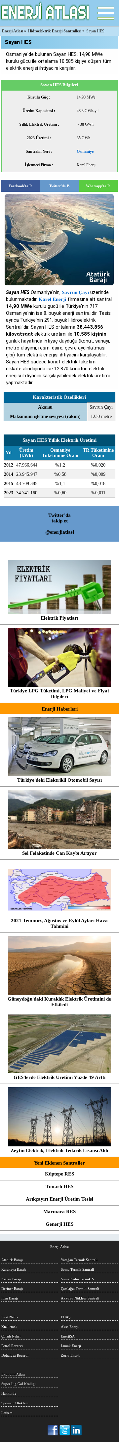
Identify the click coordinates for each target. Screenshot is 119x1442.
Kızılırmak (9, 1327)
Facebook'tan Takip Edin (53, 1430)
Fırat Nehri (9, 1317)
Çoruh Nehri (10, 1336)
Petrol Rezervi (12, 1346)
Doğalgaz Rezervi (14, 1355)
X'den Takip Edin (65, 1430)
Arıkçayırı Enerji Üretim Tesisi (59, 1199)
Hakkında (8, 1393)
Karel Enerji (52, 299)
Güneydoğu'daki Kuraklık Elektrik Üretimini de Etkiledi (59, 1001)
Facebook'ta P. (20, 186)
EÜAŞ (65, 1317)
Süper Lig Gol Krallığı (18, 1384)
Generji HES (59, 1224)
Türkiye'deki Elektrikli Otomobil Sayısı (59, 780)
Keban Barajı (11, 1279)
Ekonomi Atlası (13, 1374)
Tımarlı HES (59, 1186)
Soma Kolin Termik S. (78, 1279)
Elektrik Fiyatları (59, 618)
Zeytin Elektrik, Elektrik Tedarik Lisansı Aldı (59, 1150)
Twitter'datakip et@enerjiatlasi (59, 524)
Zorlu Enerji (70, 1355)
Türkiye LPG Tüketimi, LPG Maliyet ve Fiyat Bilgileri (59, 693)
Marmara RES (59, 1211)
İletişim (7, 1413)
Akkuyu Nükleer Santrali (80, 1298)
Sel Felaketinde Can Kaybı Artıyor (59, 853)
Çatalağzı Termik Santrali (80, 1289)
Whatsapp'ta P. (98, 186)
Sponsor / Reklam (14, 1403)
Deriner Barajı (12, 1289)
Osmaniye (85, 151)
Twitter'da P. (59, 186)
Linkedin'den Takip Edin (76, 1430)
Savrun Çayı (75, 292)
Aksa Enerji (70, 1327)
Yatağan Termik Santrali (79, 1260)
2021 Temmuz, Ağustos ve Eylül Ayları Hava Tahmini (59, 923)
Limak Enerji (71, 1346)
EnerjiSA (68, 1336)
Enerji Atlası (59, 1247)
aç (106, 13)
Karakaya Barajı (13, 1269)
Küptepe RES (59, 1173)
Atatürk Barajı (12, 1260)
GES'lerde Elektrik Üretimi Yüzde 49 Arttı (59, 1077)
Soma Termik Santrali (77, 1269)
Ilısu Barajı (9, 1298)
